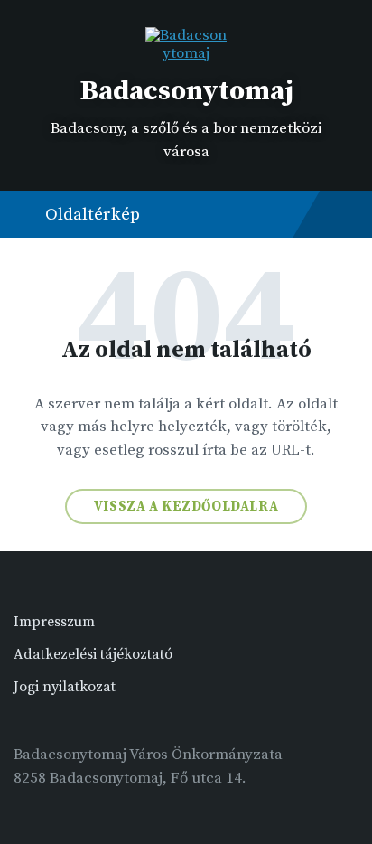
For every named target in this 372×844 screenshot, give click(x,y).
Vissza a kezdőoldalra (186, 506)
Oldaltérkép (92, 214)
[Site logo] (186, 53)
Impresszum (54, 622)
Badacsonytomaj (186, 91)
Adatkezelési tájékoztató (93, 654)
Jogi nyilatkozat (65, 687)
